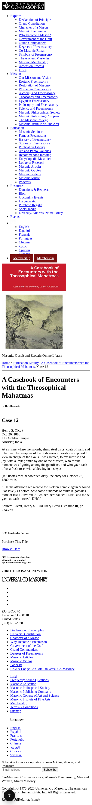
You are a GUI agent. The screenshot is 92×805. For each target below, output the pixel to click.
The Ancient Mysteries (34, 58)
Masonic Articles (30, 166)
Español (24, 230)
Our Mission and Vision (35, 77)
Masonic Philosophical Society (39, 112)
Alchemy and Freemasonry (37, 93)
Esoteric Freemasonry (33, 81)
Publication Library (32, 147)
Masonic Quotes (30, 170)
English (24, 227)
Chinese (24, 242)
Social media (27, 209)
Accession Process (31, 66)
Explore (15, 16)
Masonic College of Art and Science (34, 695)
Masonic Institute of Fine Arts (39, 124)
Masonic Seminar (30, 131)
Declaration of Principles (35, 19)
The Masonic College (33, 120)
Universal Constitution (25, 634)
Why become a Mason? (35, 35)
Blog (22, 193)
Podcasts (25, 182)
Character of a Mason (33, 27)
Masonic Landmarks (32, 31)
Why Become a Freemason (28, 642)
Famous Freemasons (32, 135)
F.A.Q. (23, 70)
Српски (24, 250)
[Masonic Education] (13, 223)
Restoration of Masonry (35, 85)
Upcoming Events (31, 197)
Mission (15, 74)
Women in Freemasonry (35, 89)
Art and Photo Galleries (35, 151)
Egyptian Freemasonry (34, 101)
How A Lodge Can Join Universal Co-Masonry (42, 669)
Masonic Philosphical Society (30, 688)
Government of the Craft (35, 39)
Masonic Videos (30, 174)
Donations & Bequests (34, 189)
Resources (17, 186)
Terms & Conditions (24, 707)
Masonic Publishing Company (39, 116)
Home (6, 363)
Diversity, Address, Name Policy (41, 213)
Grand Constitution (32, 23)
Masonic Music (29, 178)
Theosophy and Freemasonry (38, 97)
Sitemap (15, 711)
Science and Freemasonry (36, 108)
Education (17, 128)
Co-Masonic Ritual (32, 50)
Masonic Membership (33, 62)
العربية (23, 246)
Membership (21, 258)
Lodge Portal (27, 201)
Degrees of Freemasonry (35, 47)
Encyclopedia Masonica (35, 159)
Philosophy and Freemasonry (38, 104)
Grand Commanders (32, 43)
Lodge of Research (32, 162)
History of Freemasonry (35, 139)
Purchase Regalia (30, 205)
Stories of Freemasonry (34, 143)
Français (24, 234)
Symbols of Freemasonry (36, 54)
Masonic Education (23, 684)
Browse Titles (11, 549)
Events (14, 216)
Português (25, 238)
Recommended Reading (35, 155)
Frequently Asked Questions (29, 680)
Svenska (24, 254)
